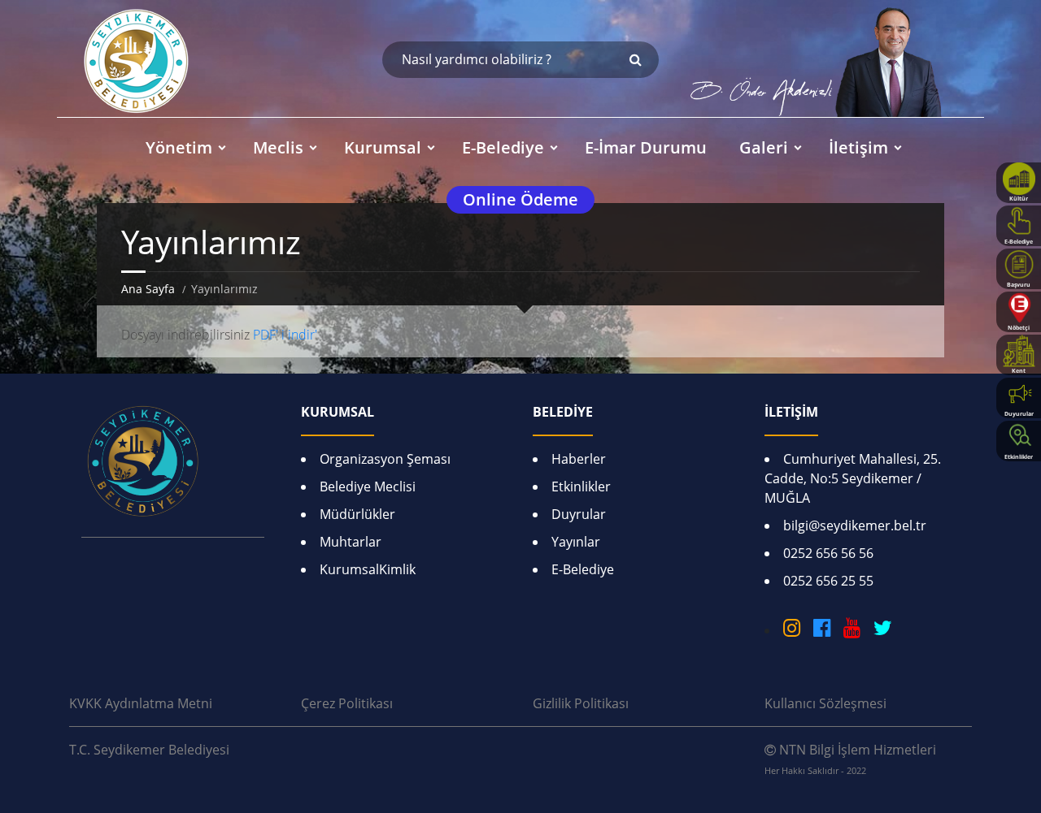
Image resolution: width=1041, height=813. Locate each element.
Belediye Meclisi (368, 486)
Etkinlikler (581, 486)
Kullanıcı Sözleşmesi (825, 703)
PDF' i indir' (285, 335)
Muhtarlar (350, 542)
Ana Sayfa (148, 288)
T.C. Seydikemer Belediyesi (149, 750)
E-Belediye (582, 569)
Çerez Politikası (347, 703)
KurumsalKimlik (368, 569)
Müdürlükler (357, 514)
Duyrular (578, 514)
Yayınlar (575, 542)
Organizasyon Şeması (385, 459)
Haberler (578, 459)
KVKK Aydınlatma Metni (140, 703)
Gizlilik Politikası (581, 703)
